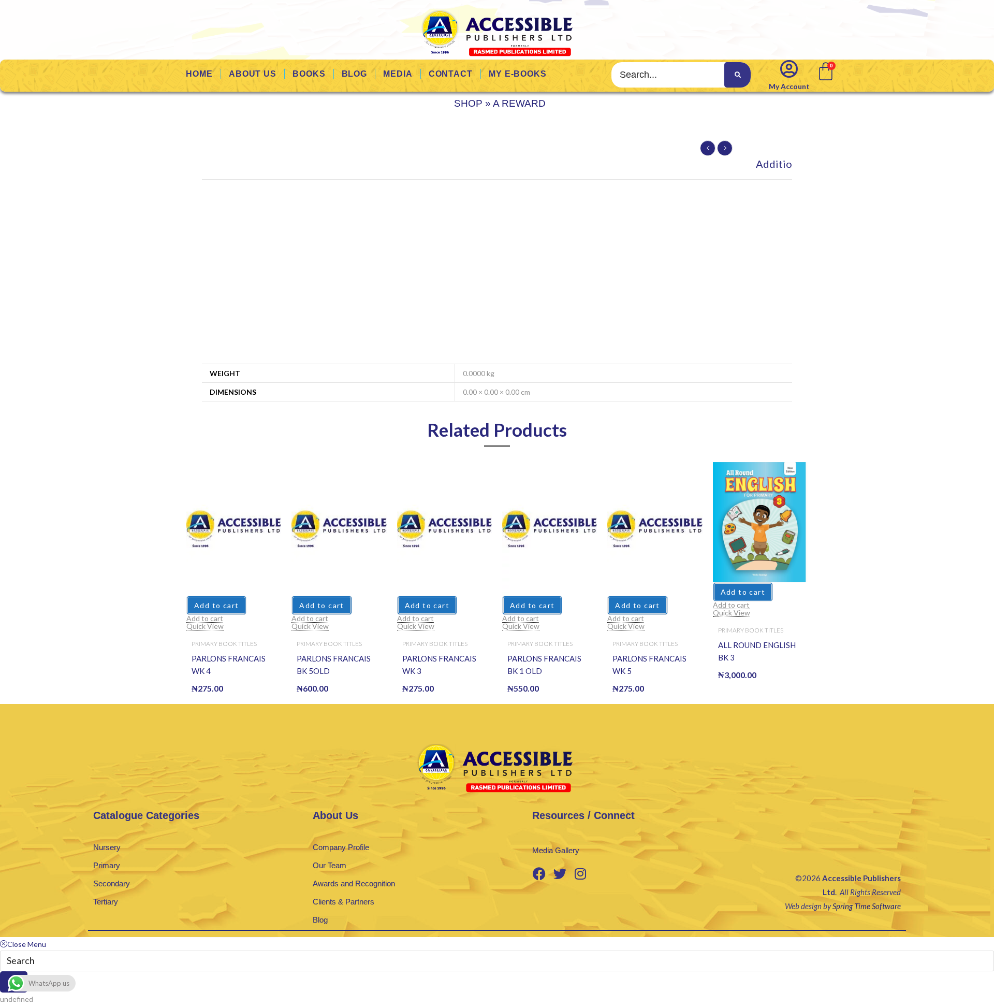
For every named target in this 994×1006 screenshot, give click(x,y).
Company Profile (341, 847)
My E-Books (518, 73)
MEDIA (398, 73)
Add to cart (216, 605)
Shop (468, 103)
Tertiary (105, 901)
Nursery (107, 847)
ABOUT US (252, 73)
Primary (106, 865)
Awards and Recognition (354, 883)
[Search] (737, 75)
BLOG (355, 73)
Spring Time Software (866, 906)
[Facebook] (539, 873)
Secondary (111, 883)
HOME (199, 73)
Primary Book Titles (224, 644)
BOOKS (309, 73)
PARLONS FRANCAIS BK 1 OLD (544, 665)
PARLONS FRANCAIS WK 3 (439, 665)
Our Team (329, 865)
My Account (789, 86)
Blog (320, 919)
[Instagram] (580, 873)
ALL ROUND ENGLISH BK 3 (757, 651)
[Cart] (825, 70)
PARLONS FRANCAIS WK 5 (649, 665)
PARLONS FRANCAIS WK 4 (229, 665)
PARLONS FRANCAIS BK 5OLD (334, 665)
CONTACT (451, 73)
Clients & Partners (343, 901)
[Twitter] (559, 873)
